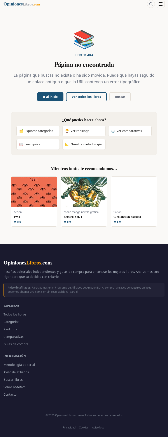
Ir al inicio (50, 97)
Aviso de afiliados (16, 372)
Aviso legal (98, 427)
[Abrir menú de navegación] (160, 4)
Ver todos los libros (86, 97)
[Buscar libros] (151, 4)
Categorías (11, 322)
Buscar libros (13, 379)
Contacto (10, 394)
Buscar (120, 97)
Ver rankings (77, 131)
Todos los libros (15, 314)
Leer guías (29, 144)
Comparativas (14, 337)
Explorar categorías (36, 131)
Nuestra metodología (83, 144)
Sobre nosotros (15, 387)
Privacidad (69, 427)
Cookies (84, 427)
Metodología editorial (19, 365)
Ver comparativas (126, 131)
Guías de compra (16, 344)
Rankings (10, 329)
